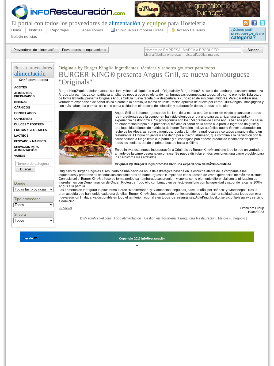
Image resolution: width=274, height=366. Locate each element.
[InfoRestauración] (68, 19)
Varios (19, 155)
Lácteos (21, 135)
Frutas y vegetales (30, 130)
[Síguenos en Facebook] (254, 25)
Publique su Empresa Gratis (139, 30)
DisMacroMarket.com (95, 218)
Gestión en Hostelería (160, 218)
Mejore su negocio (231, 218)
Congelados (25, 113)
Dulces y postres (29, 124)
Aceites (20, 87)
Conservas (23, 118)
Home (16, 30)
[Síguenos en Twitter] (262, 25)
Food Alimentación (127, 218)
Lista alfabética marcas (202, 55)
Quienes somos (90, 30)
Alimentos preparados (24, 94)
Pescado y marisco (30, 141)
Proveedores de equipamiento (84, 50)
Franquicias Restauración (197, 218)
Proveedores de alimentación (35, 50)
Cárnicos (22, 107)
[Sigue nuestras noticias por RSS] (246, 25)
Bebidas (20, 101)
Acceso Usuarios (191, 30)
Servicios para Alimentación (26, 148)
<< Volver (65, 208)
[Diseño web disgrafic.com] (29, 238)
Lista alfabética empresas (162, 55)
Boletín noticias (24, 36)
